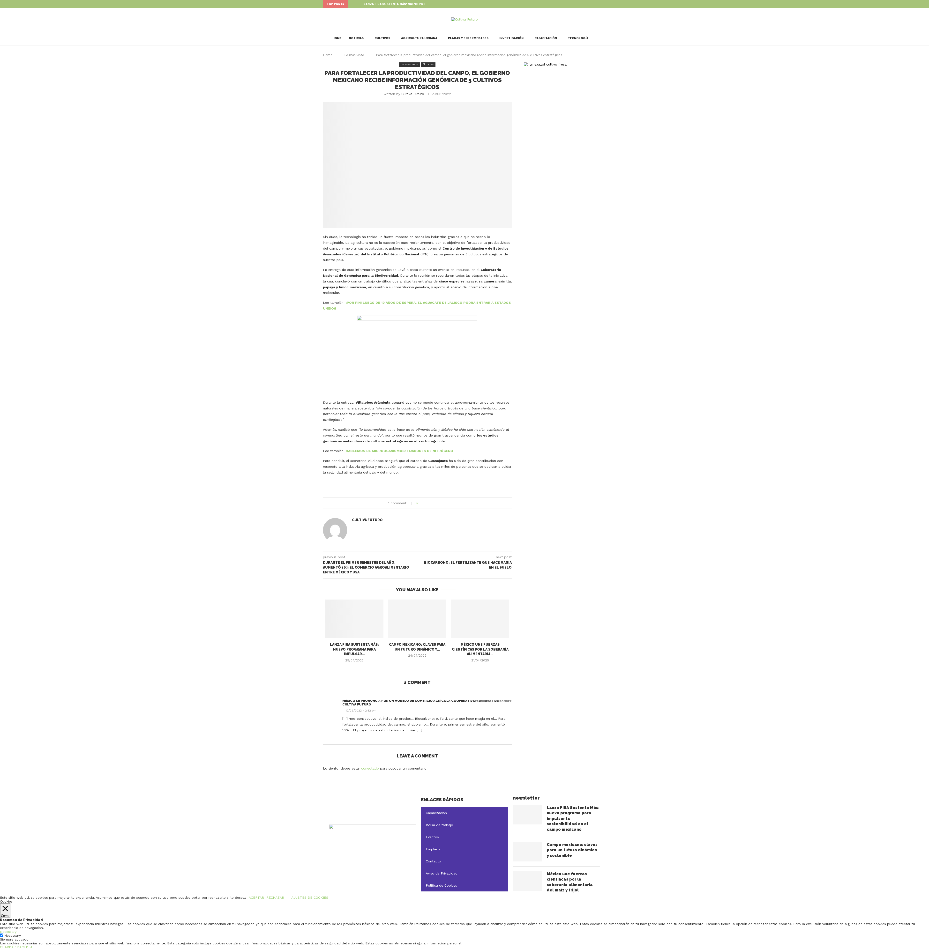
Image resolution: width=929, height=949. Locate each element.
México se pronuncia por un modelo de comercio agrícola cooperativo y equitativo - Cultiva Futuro (422, 702)
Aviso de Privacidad (441, 873)
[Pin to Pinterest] (443, 503)
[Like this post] (424, 503)
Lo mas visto (354, 55)
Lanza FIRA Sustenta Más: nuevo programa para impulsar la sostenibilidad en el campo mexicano (573, 818)
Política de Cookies (441, 885)
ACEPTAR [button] (256, 897)
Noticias (356, 38)
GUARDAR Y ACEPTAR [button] (17, 947)
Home (337, 38)
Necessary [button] (8, 932)
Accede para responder (493, 701)
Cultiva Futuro (412, 94)
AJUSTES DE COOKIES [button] (309, 897)
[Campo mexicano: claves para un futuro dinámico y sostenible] (417, 619)
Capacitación (545, 38)
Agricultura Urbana (419, 38)
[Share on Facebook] (433, 503)
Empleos (433, 849)
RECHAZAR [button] (275, 897)
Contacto (433, 861)
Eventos (432, 837)
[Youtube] (605, 4)
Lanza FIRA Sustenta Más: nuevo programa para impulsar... (414, 4)
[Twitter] (599, 4)
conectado (370, 768)
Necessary (12, 935)
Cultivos (382, 38)
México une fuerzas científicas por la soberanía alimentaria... (480, 649)
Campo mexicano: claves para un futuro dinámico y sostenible (572, 850)
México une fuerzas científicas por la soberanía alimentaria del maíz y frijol (570, 882)
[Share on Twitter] (438, 503)
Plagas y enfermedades (468, 38)
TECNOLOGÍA (578, 38)
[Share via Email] (449, 503)
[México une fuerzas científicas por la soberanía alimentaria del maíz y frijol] (480, 619)
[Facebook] (593, 4)
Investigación (511, 38)
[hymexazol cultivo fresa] (545, 64)
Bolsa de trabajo (439, 825)
